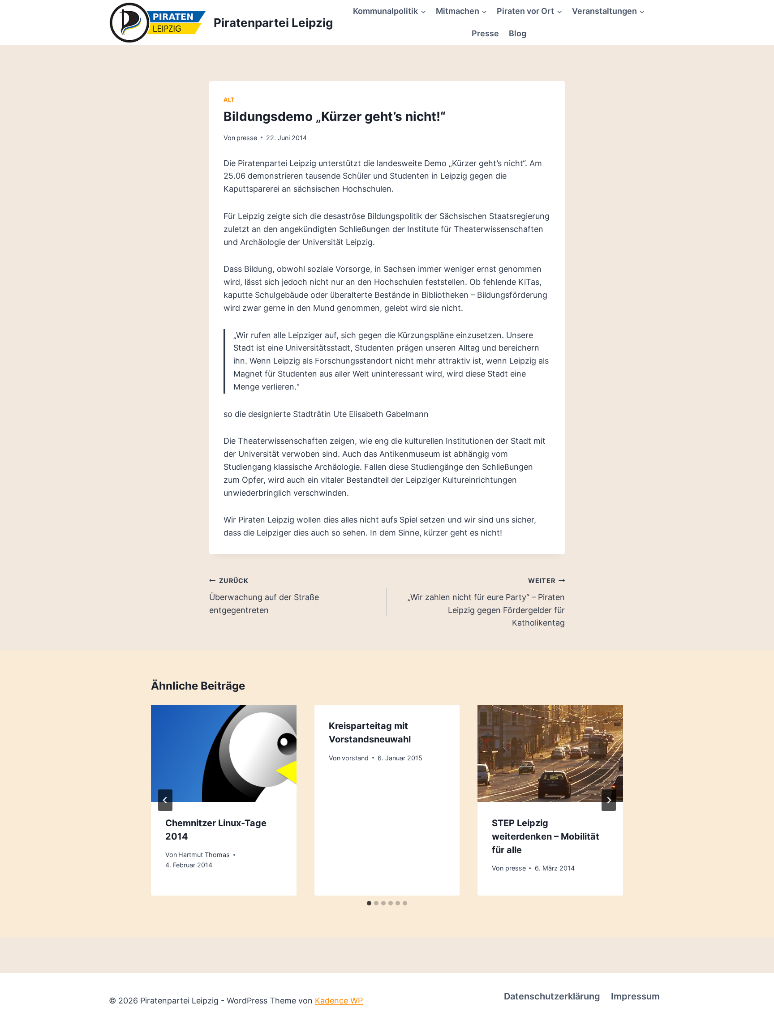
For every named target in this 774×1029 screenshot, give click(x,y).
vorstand (355, 758)
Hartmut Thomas (204, 854)
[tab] (369, 903)
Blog (517, 33)
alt (229, 99)
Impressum (635, 996)
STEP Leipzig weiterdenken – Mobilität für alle (545, 836)
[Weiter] (609, 800)
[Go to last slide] (165, 800)
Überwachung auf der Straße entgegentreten (264, 596)
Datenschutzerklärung (552, 996)
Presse (485, 33)
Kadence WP (339, 1000)
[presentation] (224, 753)
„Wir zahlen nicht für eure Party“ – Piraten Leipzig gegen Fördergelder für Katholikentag (486, 602)
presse (246, 137)
